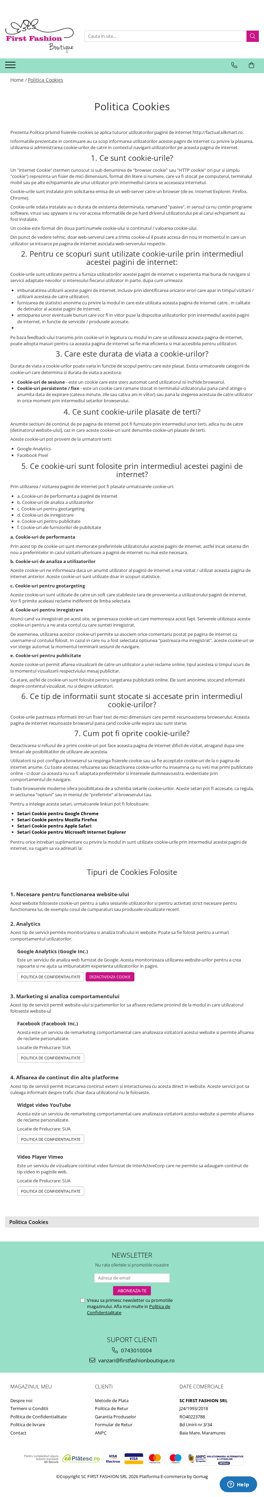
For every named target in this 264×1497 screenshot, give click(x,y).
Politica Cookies (45, 80)
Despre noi (21, 1400)
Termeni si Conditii (29, 1408)
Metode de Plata (112, 1400)
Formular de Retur (113, 1424)
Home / (18, 80)
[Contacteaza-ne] (234, 65)
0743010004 (136, 1350)
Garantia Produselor (115, 1417)
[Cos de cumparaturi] (251, 65)
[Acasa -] (39, 36)
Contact (18, 1433)
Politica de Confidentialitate (50, 976)
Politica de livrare (27, 1424)
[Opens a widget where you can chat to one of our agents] (238, 1485)
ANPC (101, 1433)
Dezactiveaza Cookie (110, 976)
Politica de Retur (111, 1408)
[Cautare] (252, 36)
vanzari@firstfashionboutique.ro (136, 1360)
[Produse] (11, 67)
